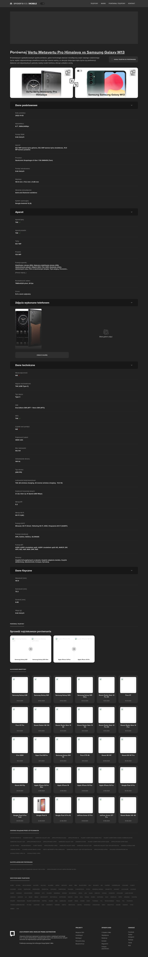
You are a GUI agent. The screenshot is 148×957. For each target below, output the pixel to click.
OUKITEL (134, 897)
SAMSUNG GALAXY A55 (42, 838)
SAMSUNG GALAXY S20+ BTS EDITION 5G (106, 845)
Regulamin (105, 944)
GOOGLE (133, 889)
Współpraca (105, 935)
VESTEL (79, 905)
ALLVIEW (50, 885)
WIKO (103, 905)
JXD (85, 893)
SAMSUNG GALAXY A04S (67, 845)
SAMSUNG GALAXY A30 (66, 842)
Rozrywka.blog (80, 941)
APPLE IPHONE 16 (73, 838)
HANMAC (19, 893)
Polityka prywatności (105, 948)
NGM (76, 897)
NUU (106, 897)
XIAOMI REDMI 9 (26, 845)
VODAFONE (96, 905)
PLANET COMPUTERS (33, 901)
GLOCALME (124, 889)
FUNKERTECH (79, 889)
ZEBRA (12, 909)
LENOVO (20, 897)
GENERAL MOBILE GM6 (128, 845)
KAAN (91, 893)
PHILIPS (12, 901)
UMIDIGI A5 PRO (15, 849)
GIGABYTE (108, 889)
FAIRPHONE (62, 889)
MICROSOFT (44, 897)
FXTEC (88, 889)
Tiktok (130, 943)
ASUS (70, 885)
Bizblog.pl (78, 938)
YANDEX (125, 905)
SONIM (82, 901)
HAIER (12, 893)
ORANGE (126, 897)
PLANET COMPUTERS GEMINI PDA (91, 838)
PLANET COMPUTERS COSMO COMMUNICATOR (118, 838)
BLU (90, 885)
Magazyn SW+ (80, 932)
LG (26, 897)
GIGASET (116, 889)
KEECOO (97, 893)
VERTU (64, 905)
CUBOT (132, 885)
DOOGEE (13, 889)
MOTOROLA (53, 897)
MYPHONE (62, 897)
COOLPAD (125, 885)
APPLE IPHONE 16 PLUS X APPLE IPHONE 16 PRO (61, 869)
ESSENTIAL (45, 889)
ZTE (18, 909)
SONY (88, 901)
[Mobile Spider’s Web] (32, 4)
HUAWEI (49, 893)
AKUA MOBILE (27, 885)
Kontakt (104, 941)
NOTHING (100, 897)
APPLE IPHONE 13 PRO (50, 842)
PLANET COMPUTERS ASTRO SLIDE (98, 842)
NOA (81, 897)
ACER (12, 885)
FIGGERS (70, 889)
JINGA (80, 893)
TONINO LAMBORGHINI (17, 905)
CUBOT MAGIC (37, 845)
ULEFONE (36, 905)
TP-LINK (29, 905)
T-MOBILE (95, 901)
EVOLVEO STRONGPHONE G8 (119, 849)
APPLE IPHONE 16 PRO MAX (119, 842)
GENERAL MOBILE (97, 889)
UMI (43, 905)
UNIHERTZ (49, 905)
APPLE (57, 885)
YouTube (130, 940)
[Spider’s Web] (18, 4)
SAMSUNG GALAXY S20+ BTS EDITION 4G (79, 849)
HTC (43, 893)
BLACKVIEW (82, 885)
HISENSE (37, 893)
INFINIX (64, 893)
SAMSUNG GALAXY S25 (84, 845)
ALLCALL (43, 885)
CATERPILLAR (116, 885)
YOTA (131, 905)
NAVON (70, 897)
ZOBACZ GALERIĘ (42, 355)
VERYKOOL (71, 905)
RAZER (51, 901)
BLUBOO (96, 885)
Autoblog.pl (79, 935)
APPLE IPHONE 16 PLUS (34, 842)
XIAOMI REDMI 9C (15, 838)
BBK (75, 885)
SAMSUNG (63, 901)
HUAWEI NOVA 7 (28, 838)
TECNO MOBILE (109, 901)
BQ (102, 885)
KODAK (104, 893)
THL (123, 901)
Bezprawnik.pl (80, 944)
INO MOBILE (72, 893)
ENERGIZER (36, 889)
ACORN (18, 885)
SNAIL (76, 901)
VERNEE (57, 905)
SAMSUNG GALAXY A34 (17, 842)
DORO (20, 889)
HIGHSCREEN (28, 893)
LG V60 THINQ (14, 845)
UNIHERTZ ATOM (80, 842)
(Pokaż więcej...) (20, 273)
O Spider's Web (106, 932)
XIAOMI (118, 905)
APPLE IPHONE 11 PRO (50, 845)
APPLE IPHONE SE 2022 (59, 838)
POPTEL (44, 901)
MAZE (30, 897)
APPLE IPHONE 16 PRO (101, 849)
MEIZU (36, 897)
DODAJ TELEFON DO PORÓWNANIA (125, 59)
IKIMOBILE (57, 893)
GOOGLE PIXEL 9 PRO (33, 853)
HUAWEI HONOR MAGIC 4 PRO (31, 849)
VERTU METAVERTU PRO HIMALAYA (54, 849)
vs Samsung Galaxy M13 (103, 52)
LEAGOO (12, 897)
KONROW (112, 893)
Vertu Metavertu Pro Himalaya (54, 52)
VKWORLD (87, 905)
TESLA (118, 901)
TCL (101, 901)
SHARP (70, 901)
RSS (129, 945)
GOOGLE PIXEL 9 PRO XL (17, 853)
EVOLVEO (53, 889)
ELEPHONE (27, 889)
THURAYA (130, 901)
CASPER (107, 885)
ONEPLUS (113, 897)
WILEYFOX (110, 905)
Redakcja (104, 938)
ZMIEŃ (68, 75)
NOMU (93, 897)
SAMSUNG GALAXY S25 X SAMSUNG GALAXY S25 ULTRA (27, 869)
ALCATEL (36, 885)
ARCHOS (64, 885)
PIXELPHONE (21, 901)
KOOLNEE (120, 893)
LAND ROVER (129, 893)
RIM (56, 901)
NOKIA (87, 897)
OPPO (120, 897)
